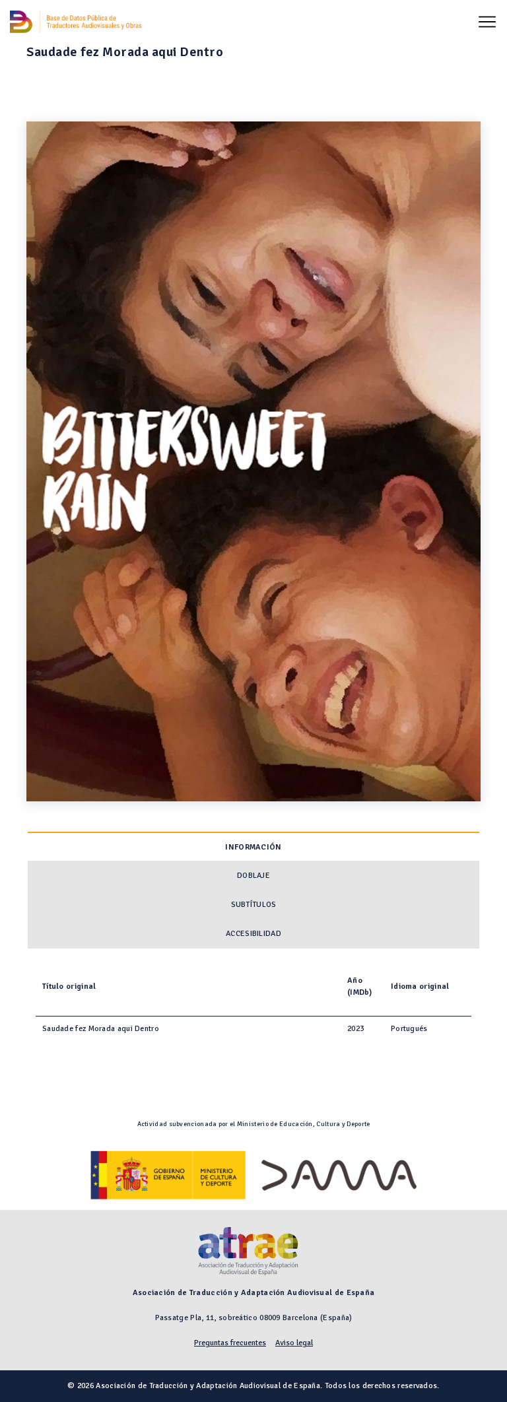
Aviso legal (294, 1343)
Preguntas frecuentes (230, 1343)
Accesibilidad (253, 934)
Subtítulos (254, 905)
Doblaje (253, 876)
